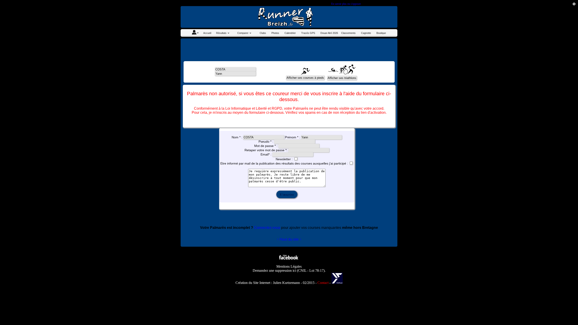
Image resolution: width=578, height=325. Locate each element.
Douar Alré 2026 (329, 33)
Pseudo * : (266, 141)
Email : (266, 154)
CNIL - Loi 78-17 (311, 270)
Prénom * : (293, 137)
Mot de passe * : (265, 146)
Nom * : (237, 137)
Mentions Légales (289, 266)
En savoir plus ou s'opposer (346, 3)
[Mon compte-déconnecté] (195, 33)
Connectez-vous (267, 228)
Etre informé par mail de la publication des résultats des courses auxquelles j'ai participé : (284, 163)
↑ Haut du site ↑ (289, 239)
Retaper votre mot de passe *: (266, 150)
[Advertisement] (558, 84)
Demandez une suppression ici (274, 270)
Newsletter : (285, 159)
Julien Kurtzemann (286, 283)
